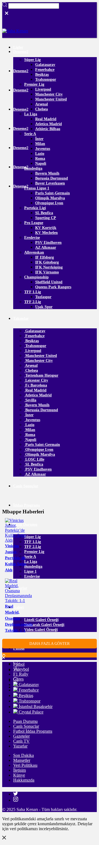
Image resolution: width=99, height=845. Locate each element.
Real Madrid (45, 119)
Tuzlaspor (43, 297)
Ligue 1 (30, 571)
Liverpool (43, 89)
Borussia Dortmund (51, 178)
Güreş (18, 679)
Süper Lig (32, 60)
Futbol (18, 664)
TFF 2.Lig (32, 302)
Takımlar (21, 319)
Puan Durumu (25, 721)
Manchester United (51, 99)
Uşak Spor (44, 307)
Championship (36, 277)
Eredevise (32, 238)
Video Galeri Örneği (41, 630)
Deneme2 (20, 52)
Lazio (39, 154)
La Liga (30, 114)
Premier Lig (34, 84)
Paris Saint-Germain (52, 193)
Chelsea (41, 109)
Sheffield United (48, 282)
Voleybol (21, 669)
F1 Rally (20, 674)
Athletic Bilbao (47, 129)
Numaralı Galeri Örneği (44, 625)
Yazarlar (20, 746)
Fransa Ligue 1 (36, 188)
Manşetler (21, 760)
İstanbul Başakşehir (35, 706)
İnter (39, 139)
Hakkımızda (23, 780)
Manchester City (49, 94)
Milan (40, 144)
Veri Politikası (25, 765)
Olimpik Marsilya (50, 198)
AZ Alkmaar (45, 247)
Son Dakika (23, 755)
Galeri (18, 607)
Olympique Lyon (49, 203)
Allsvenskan (34, 252)
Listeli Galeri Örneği (41, 620)
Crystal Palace (30, 712)
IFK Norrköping (49, 267)
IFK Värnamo (47, 272)
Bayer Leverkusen (50, 183)
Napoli (40, 163)
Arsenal (41, 104)
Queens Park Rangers (53, 287)
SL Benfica (44, 213)
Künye (19, 775)
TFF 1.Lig (32, 292)
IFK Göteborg (47, 262)
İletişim (19, 770)
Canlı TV (21, 741)
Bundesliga (33, 168)
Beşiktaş (42, 74)
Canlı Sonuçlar (25, 486)
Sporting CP (45, 218)
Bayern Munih (47, 173)
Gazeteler (21, 736)
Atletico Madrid (48, 124)
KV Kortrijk (45, 228)
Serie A (30, 134)
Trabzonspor (45, 79)
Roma (40, 158)
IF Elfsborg (44, 257)
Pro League (33, 223)
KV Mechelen (46, 233)
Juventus (42, 149)
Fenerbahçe (44, 70)
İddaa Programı (26, 505)
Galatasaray (45, 65)
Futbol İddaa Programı (32, 731)
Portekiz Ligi (35, 208)
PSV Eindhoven (48, 242)
